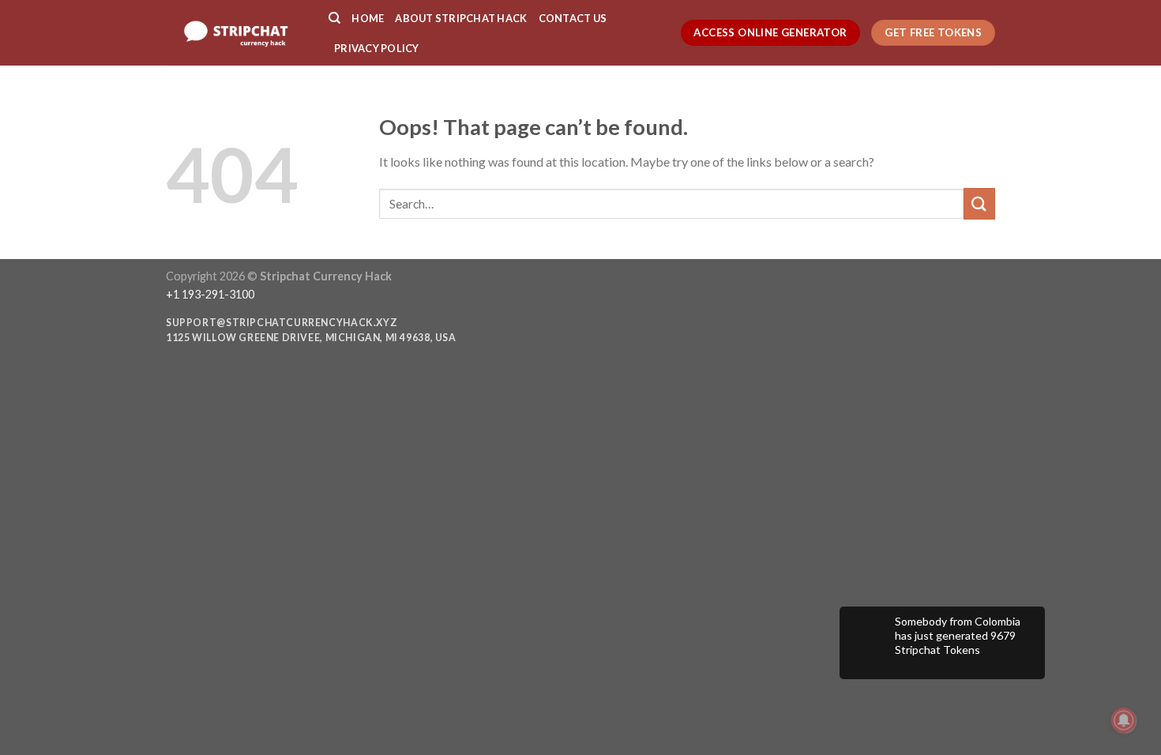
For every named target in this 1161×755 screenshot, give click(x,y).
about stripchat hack (461, 18)
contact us (573, 18)
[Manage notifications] (1124, 720)
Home (367, 18)
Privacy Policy (376, 48)
